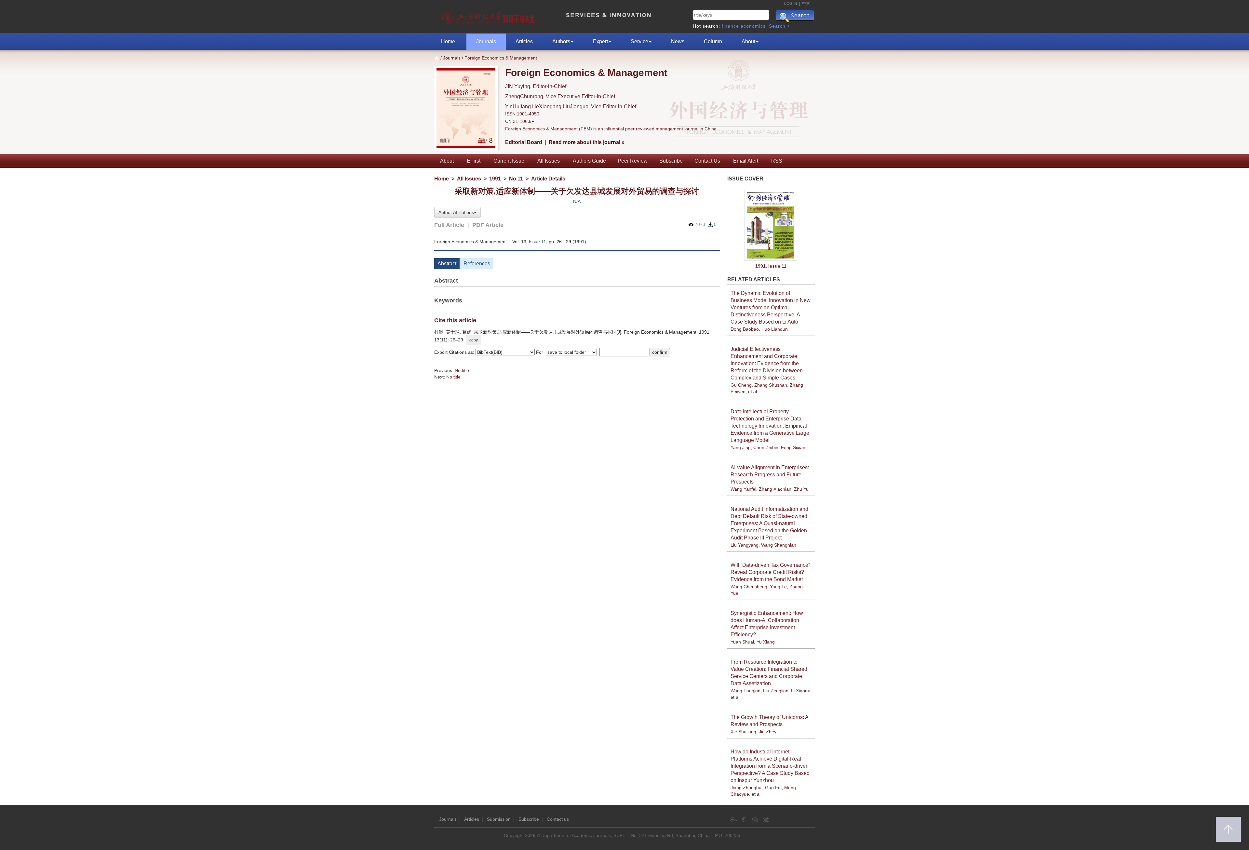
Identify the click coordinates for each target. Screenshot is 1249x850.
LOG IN (790, 3)
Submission (499, 819)
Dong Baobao (745, 329)
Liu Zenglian (775, 690)
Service (639, 41)
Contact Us (707, 161)
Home (448, 41)
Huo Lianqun (774, 329)
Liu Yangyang (745, 545)
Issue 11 (537, 241)
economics (753, 26)
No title (462, 370)
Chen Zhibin (765, 447)
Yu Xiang (766, 641)
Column (713, 41)
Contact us (558, 819)
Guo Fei (773, 787)
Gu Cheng (741, 385)
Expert (600, 41)
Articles (524, 41)
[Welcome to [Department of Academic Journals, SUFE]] (489, 16)
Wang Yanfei (743, 489)
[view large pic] (771, 225)
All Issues (548, 161)
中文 (806, 3)
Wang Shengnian (778, 545)
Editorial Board (523, 142)
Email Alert (745, 161)
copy (473, 340)
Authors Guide (589, 161)
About (748, 41)
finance (730, 26)
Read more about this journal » (586, 142)
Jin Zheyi (768, 731)
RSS (776, 161)
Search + (779, 26)
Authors (561, 41)
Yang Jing (741, 447)
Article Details (548, 178)
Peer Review (633, 161)
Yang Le (778, 586)
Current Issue (508, 161)
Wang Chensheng (749, 586)
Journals (486, 41)
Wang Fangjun (745, 690)
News (677, 41)
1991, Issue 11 (770, 266)
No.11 (516, 178)
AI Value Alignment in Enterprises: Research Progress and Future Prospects (770, 475)
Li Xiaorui (800, 690)
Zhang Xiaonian (775, 489)
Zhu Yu (801, 489)
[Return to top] (1228, 829)
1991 (495, 178)
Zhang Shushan (770, 385)
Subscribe (671, 161)
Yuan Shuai (742, 641)
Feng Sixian (793, 447)
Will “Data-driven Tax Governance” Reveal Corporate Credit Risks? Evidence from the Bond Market (770, 572)
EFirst (473, 161)
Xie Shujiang (743, 731)
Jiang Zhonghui (746, 787)
